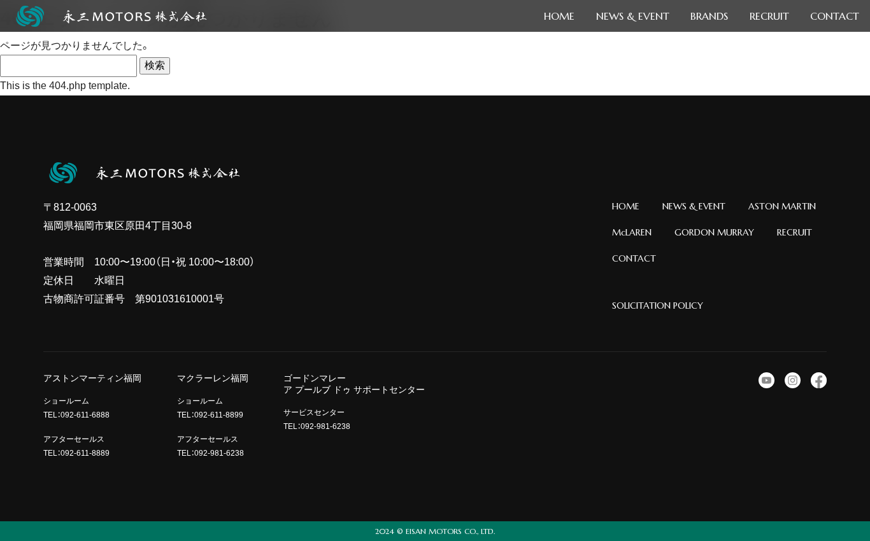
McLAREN (632, 232)
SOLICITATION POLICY (657, 305)
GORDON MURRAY (714, 232)
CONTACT (634, 258)
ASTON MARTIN (782, 206)
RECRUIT (794, 232)
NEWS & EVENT (693, 206)
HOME (625, 206)
